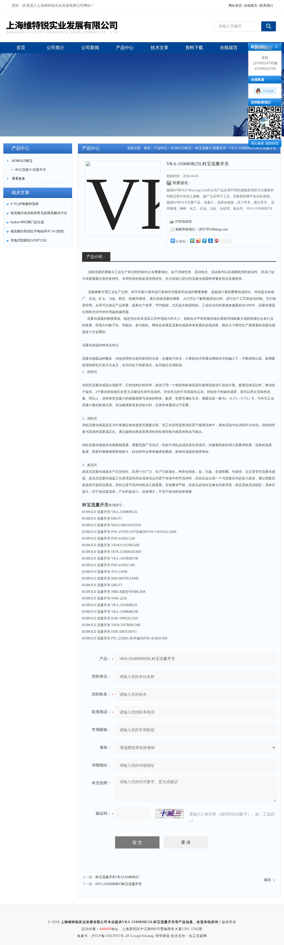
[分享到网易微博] (216, 240)
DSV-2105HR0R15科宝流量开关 (118, 884)
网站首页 (235, 5)
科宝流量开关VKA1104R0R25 (117, 877)
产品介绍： (96, 257)
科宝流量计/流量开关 (30, 170)
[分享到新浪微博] (198, 240)
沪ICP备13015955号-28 (110, 936)
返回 (267, 880)
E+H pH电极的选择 (25, 204)
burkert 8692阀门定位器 (27, 222)
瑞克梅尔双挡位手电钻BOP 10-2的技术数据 (40, 231)
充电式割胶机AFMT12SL (29, 240)
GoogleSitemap (142, 936)
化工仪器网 (198, 936)
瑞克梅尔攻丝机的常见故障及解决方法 (39, 213)
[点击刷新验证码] (170, 813)
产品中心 (160, 148)
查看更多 (18, 179)
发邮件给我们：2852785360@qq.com (201, 229)
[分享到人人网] (210, 240)
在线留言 (250, 5)
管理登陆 (162, 936)
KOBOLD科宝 (22, 161)
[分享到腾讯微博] (204, 240)
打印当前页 (183, 221)
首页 (147, 148)
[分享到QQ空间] (192, 240)
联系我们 (266, 5)
